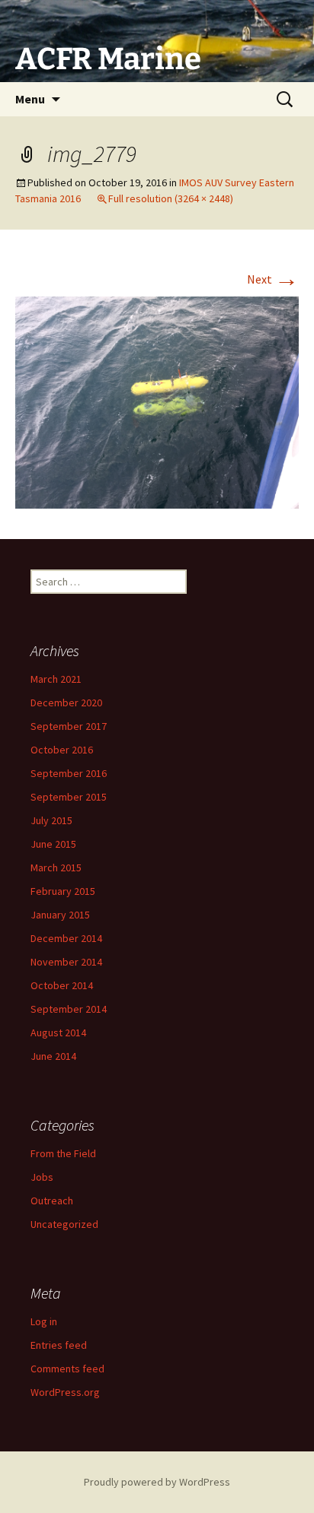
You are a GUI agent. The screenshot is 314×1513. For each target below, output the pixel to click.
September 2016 (68, 773)
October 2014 (61, 985)
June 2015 (53, 844)
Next (273, 279)
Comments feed (67, 1368)
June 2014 (53, 1056)
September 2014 (68, 1009)
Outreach (51, 1200)
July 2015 (51, 820)
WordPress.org (65, 1392)
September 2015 (68, 797)
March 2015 (56, 867)
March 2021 (56, 679)
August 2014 (58, 1032)
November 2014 (66, 962)
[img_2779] (157, 400)
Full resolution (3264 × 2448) (170, 198)
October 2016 (61, 749)
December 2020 (66, 702)
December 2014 (66, 938)
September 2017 (68, 726)
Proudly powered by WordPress (157, 1482)
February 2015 (62, 891)
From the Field (63, 1153)
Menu (30, 98)
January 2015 (60, 914)
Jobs (41, 1177)
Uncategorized (64, 1224)
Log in (43, 1321)
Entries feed (58, 1345)
